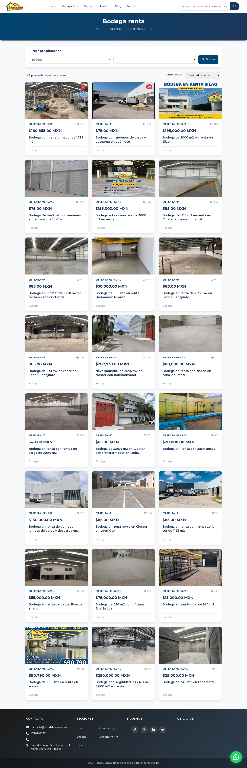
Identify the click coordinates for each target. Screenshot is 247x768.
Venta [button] (88, 6)
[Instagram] (144, 729)
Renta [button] (104, 6)
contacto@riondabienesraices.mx (51, 727)
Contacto (132, 6)
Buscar (210, 59)
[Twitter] (162, 729)
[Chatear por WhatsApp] (236, 757)
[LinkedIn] (153, 729)
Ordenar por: (174, 74)
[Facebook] (135, 729)
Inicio (53, 6)
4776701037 (38, 733)
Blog (118, 6)
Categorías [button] (69, 6)
